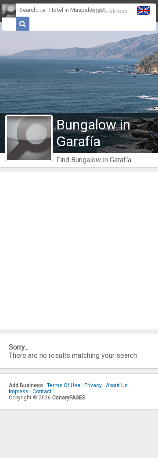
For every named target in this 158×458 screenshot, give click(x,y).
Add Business (108, 10)
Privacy (93, 385)
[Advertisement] (79, 250)
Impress (19, 391)
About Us (117, 385)
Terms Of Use (63, 385)
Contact (42, 391)
